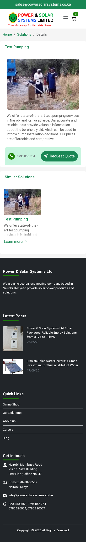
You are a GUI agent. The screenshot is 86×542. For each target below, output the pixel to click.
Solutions (24, 34)
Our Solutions (12, 413)
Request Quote (62, 156)
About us (9, 421)
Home (7, 34)
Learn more (14, 241)
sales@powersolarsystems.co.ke (43, 4)
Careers (8, 429)
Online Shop (11, 404)
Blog (6, 438)
